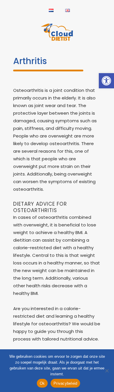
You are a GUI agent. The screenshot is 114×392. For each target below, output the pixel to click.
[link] (106, 80)
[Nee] (107, 371)
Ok (42, 383)
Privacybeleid (65, 383)
